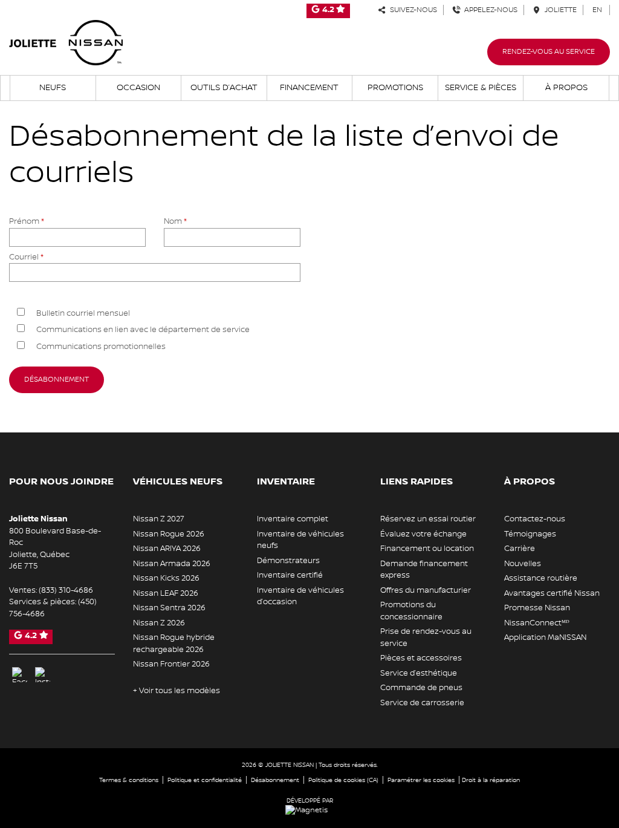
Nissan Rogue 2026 (168, 534)
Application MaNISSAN (545, 637)
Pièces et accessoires (421, 658)
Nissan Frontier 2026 (171, 664)
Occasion (138, 88)
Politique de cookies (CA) (343, 780)
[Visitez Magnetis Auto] (309, 810)
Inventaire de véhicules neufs (300, 540)
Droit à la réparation (491, 780)
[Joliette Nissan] (66, 42)
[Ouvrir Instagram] (42, 674)
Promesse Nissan (537, 608)
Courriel (26, 257)
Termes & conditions (128, 780)
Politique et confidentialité (204, 780)
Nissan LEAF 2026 (165, 593)
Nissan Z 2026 (159, 623)
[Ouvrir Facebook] (19, 674)
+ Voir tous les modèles (176, 691)
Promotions (395, 88)
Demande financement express (424, 570)
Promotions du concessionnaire (411, 611)
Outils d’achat (224, 88)
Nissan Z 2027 (158, 519)
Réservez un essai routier (428, 519)
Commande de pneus (421, 688)
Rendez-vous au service (548, 51)
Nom (175, 221)
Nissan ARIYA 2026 (167, 548)
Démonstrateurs (288, 561)
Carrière (519, 548)
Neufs (52, 88)
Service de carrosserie (422, 703)
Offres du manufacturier (425, 590)
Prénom (26, 221)
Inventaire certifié (290, 575)
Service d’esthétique (418, 673)
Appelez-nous (489, 10)
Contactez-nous (534, 519)
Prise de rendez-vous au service (426, 637)
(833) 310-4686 (66, 590)
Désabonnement (275, 780)
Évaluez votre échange (423, 534)
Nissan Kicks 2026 (166, 578)
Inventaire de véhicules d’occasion (300, 596)
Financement (309, 88)
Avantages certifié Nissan (552, 593)
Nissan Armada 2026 (171, 564)
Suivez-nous (411, 10)
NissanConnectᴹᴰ (536, 623)
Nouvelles (522, 564)
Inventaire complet (292, 519)
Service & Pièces (480, 88)
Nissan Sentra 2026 (169, 608)
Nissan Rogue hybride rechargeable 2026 (174, 643)
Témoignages (530, 534)
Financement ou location (427, 548)
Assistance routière (540, 578)
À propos (566, 88)
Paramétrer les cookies (421, 780)
